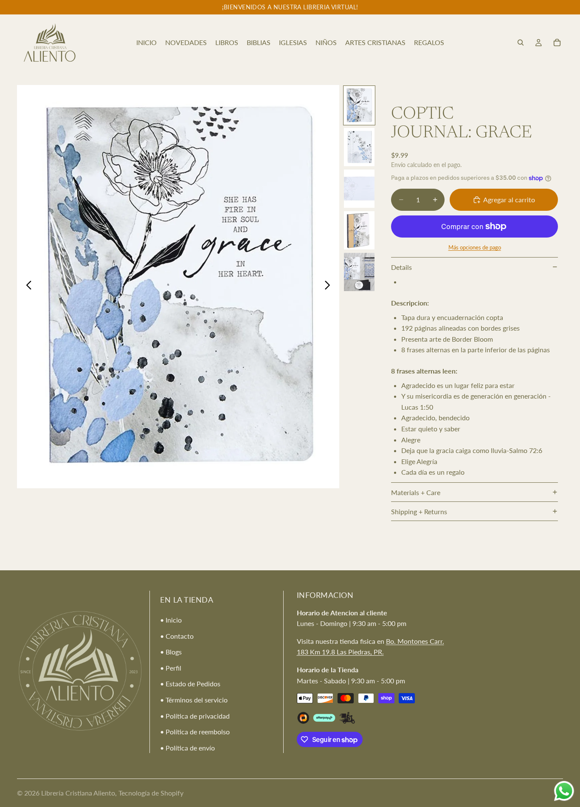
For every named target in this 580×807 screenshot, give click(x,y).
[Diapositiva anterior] (26, 286)
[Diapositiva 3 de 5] (359, 189)
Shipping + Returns (419, 511)
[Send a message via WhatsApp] (564, 791)
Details (401, 267)
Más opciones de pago (474, 247)
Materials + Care (415, 492)
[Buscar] (520, 42)
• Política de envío (187, 748)
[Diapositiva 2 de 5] (359, 147)
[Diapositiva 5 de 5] (359, 272)
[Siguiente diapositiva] (329, 286)
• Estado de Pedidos (190, 684)
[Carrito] (557, 42)
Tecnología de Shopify (150, 793)
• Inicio (171, 620)
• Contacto (177, 636)
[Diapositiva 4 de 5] (359, 230)
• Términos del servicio (194, 700)
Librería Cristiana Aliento (78, 793)
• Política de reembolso (195, 732)
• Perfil (170, 668)
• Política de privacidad (195, 716)
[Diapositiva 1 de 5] (359, 105)
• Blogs (171, 652)
